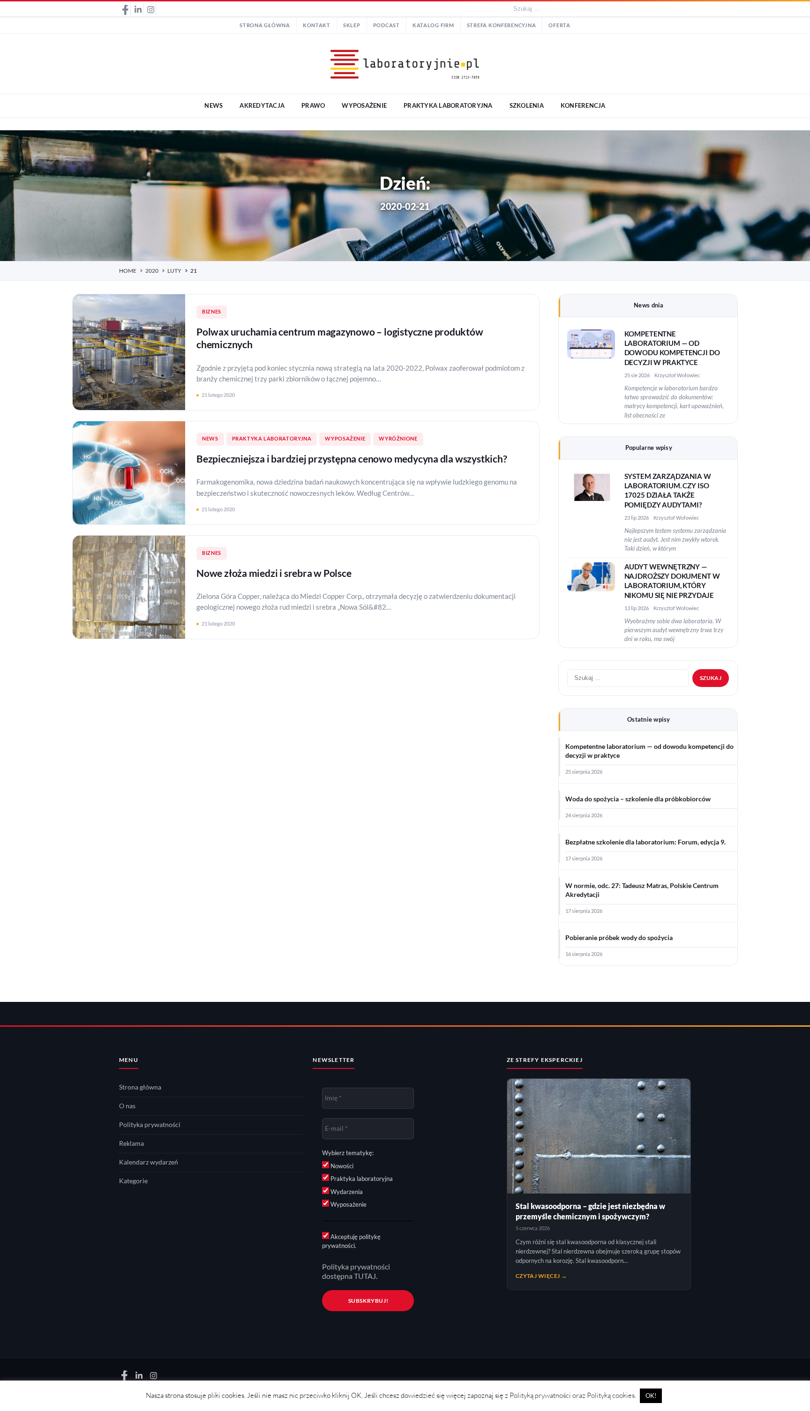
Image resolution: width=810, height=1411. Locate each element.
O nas (127, 1106)
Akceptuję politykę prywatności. (351, 1241)
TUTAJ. (365, 1276)
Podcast (386, 25)
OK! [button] (650, 1395)
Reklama (131, 1143)
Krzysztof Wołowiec (677, 375)
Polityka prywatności (149, 1124)
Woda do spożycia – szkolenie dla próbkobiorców (638, 799)
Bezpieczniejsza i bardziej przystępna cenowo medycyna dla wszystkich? (351, 458)
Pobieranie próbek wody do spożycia (619, 937)
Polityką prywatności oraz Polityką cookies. (573, 1395)
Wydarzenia (346, 1191)
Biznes (211, 311)
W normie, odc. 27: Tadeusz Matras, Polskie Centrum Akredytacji (642, 890)
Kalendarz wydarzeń (148, 1162)
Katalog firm (433, 25)
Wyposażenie (345, 438)
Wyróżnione (398, 438)
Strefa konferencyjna (501, 25)
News (210, 438)
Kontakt (316, 25)
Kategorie (133, 1181)
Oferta (559, 25)
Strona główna (265, 25)
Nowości (341, 1166)
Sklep (351, 25)
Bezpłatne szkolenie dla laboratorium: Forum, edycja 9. (645, 842)
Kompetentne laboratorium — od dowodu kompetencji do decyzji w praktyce (649, 751)
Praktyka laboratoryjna (272, 438)
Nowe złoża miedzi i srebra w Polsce (274, 573)
